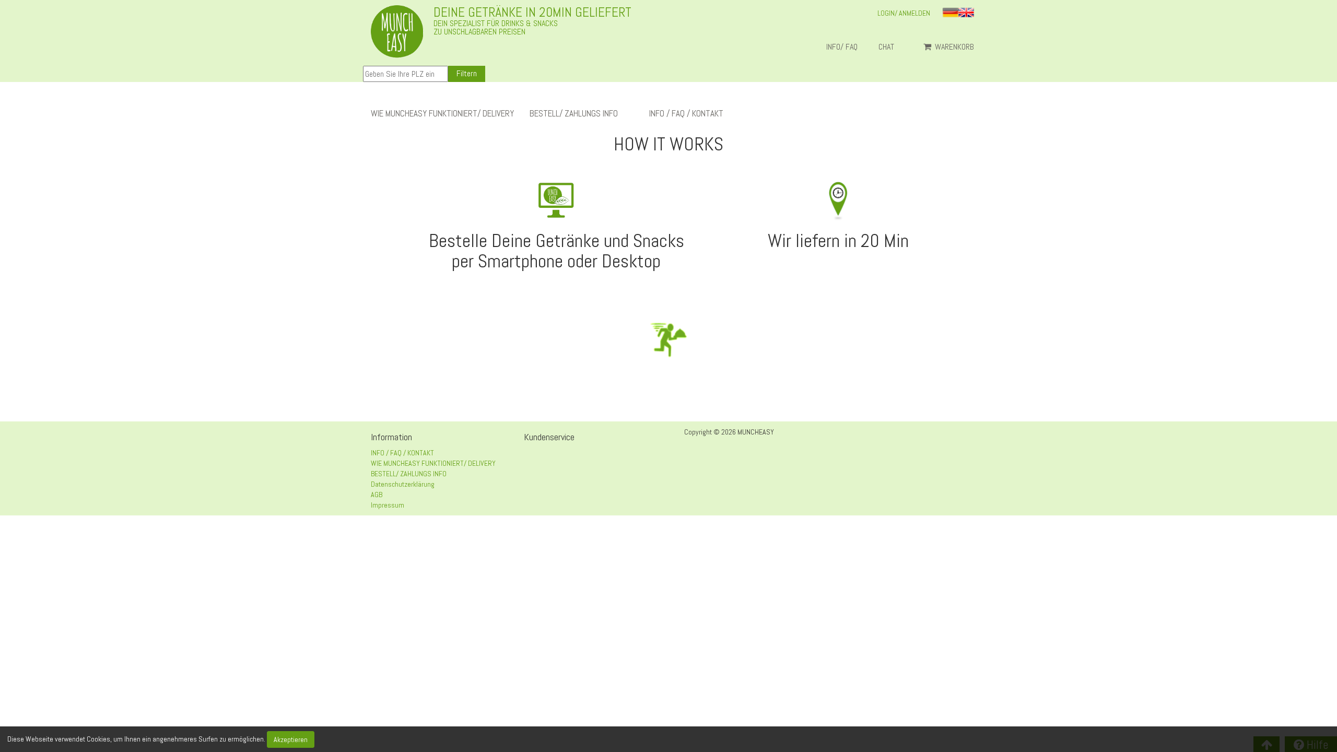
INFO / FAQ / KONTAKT (686, 113)
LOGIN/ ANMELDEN (903, 13)
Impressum (387, 505)
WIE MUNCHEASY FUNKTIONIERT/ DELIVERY (442, 113)
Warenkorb (953, 47)
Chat (890, 47)
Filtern (466, 73)
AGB (376, 494)
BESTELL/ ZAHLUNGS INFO (574, 113)
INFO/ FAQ (842, 47)
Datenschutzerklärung (403, 484)
